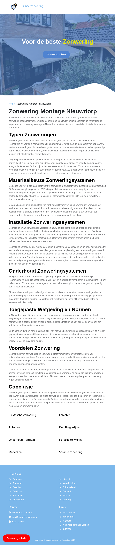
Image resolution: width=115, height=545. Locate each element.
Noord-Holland (69, 483)
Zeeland (66, 491)
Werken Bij (68, 517)
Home (12, 104)
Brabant (66, 495)
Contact (67, 521)
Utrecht (66, 479)
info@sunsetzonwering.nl (24, 517)
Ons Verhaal (69, 512)
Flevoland (17, 495)
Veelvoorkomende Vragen (76, 525)
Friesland (17, 483)
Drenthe (16, 487)
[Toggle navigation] (104, 6)
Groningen (17, 479)
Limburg (66, 499)
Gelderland (18, 499)
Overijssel (17, 491)
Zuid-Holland (69, 487)
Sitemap (67, 529)
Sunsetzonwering (53, 540)
